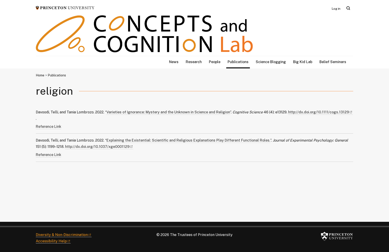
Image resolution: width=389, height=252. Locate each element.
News (174, 62)
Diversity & (62, 235)
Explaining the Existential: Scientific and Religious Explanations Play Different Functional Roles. (188, 140)
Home (40, 75)
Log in (336, 8)
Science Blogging (271, 62)
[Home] (144, 35)
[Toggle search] (348, 8)
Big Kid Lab (302, 62)
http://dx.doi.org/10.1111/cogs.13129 (320, 112)
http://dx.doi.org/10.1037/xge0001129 (99, 146)
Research (194, 62)
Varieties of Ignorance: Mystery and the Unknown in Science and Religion (168, 112)
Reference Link (48, 126)
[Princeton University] (65, 7)
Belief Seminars (332, 62)
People (214, 62)
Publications (239, 62)
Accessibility (51, 241)
